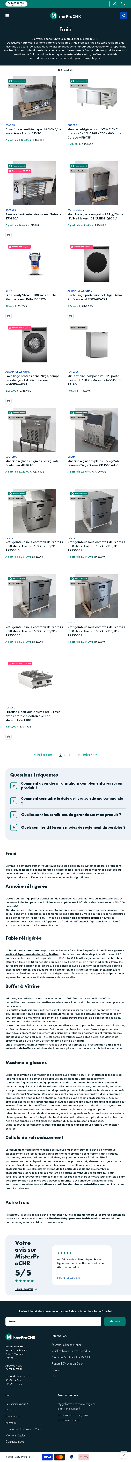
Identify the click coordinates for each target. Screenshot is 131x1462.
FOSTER (9, 537)
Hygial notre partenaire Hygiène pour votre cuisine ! (77, 1406)
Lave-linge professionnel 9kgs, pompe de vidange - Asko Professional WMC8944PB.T (32, 380)
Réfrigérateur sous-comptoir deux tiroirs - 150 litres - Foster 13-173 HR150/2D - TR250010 (34, 546)
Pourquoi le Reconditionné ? (68, 1345)
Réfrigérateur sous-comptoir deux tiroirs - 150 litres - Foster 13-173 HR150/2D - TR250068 (34, 631)
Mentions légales (15, 1435)
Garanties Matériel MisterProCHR (71, 1357)
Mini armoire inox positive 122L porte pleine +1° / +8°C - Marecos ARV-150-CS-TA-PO (95, 380)
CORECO (72, 125)
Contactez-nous (14, 1441)
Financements (12, 1416)
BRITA (8, 291)
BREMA (71, 457)
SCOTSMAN (11, 457)
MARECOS (73, 372)
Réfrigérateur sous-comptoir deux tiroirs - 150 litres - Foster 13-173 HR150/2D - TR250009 (96, 631)
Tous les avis (24, 1289)
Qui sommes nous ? (16, 1404)
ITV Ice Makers (76, 210)
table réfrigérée (110, 42)
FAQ (8, 1410)
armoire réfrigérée (59, 42)
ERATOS (10, 125)
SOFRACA (10, 210)
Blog (54, 1376)
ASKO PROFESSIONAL (80, 291)
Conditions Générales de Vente (23, 1429)
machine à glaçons (16, 46)
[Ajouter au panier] (8, 235)
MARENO (10, 707)
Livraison (56, 1370)
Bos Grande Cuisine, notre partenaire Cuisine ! (73, 1417)
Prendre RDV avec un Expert (67, 1363)
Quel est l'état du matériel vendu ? (71, 1351)
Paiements (10, 1423)
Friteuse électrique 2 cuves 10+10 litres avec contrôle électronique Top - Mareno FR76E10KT (32, 716)
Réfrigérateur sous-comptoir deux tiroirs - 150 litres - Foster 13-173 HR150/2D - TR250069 (96, 546)
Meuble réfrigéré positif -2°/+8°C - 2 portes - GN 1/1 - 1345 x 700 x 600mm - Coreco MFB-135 (94, 133)
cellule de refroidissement (49, 46)
